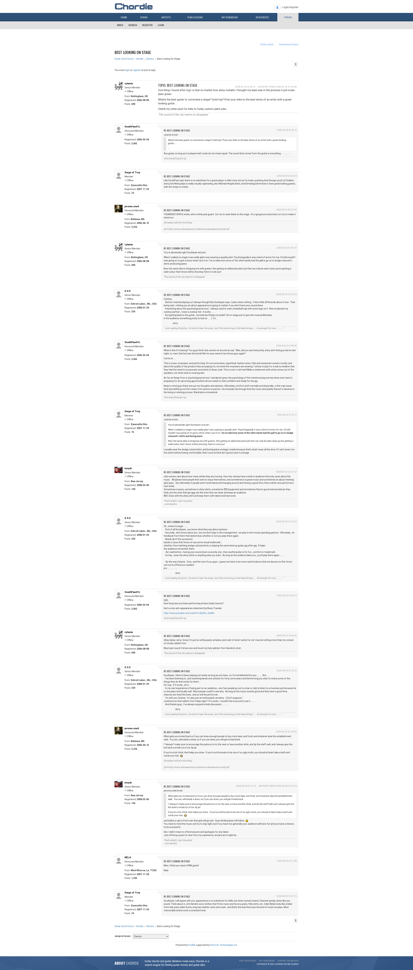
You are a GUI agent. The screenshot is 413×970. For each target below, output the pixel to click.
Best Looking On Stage (133, 52)
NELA (128, 857)
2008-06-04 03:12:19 (246, 785)
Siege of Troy (132, 172)
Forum (288, 17)
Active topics (267, 44)
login (127, 70)
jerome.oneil (132, 206)
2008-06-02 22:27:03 (286, 471)
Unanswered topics (288, 44)
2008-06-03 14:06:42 (287, 635)
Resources (262, 17)
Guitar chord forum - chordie (129, 58)
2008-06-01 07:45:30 (287, 247)
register (137, 70)
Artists (166, 17)
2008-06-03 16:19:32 (287, 670)
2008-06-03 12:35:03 (286, 521)
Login (161, 25)
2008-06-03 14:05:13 (287, 595)
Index (120, 25)
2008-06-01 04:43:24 (287, 175)
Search (132, 25)
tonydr (128, 468)
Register (147, 25)
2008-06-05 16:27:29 (287, 896)
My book (230, 17)
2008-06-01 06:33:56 (286, 209)
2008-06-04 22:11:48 (287, 860)
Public (195, 17)
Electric (150, 58)
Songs (144, 17)
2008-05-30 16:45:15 (287, 130)
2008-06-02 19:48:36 (286, 345)
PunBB (191, 945)
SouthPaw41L (132, 126)
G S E (128, 291)
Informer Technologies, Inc (223, 945)
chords (294, 964)
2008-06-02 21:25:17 (287, 414)
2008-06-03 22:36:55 (286, 731)
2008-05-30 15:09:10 (245, 86)
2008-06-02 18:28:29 (286, 294)
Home (124, 17)
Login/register (290, 7)
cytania (129, 83)
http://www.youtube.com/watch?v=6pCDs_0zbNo (189, 613)
